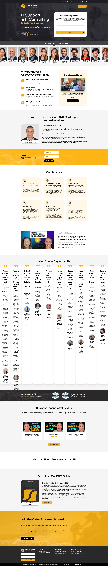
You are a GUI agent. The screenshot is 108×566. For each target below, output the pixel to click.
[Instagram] (80, 564)
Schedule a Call (82, 6)
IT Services (26, 396)
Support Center (83, 1)
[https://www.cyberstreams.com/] (29, 6)
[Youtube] (78, 564)
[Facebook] (75, 564)
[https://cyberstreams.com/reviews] (29, 33)
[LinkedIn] (77, 564)
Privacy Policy (55, 564)
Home (52, 6)
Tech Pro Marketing (48, 564)
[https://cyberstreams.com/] (28, 550)
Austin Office (75, 1)
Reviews (69, 6)
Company (75, 6)
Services (64, 6)
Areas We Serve (67, 564)
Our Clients (57, 6)
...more (32, 438)
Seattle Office (67, 1)
